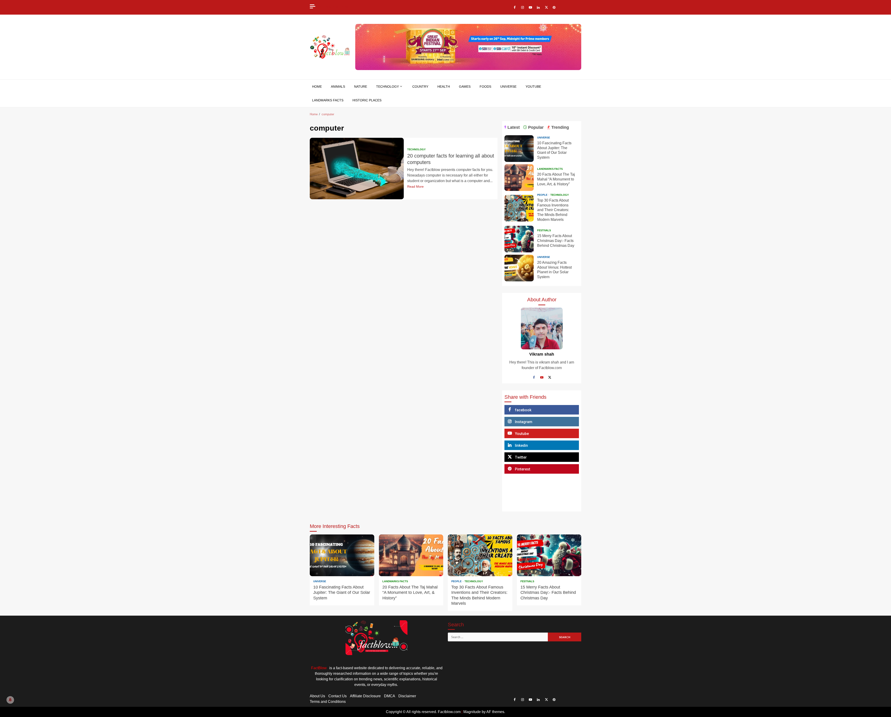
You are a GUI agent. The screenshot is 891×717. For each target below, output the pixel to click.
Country (420, 86)
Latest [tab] (513, 127)
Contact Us (337, 696)
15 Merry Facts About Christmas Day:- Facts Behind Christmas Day (519, 239)
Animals (338, 86)
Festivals (544, 230)
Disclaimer (407, 696)
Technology (387, 86)
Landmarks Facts (327, 100)
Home (317, 86)
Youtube (533, 86)
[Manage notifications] (10, 700)
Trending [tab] (559, 127)
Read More (415, 186)
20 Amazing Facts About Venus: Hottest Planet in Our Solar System (519, 268)
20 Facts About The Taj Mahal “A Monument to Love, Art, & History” (519, 177)
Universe (508, 86)
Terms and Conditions (328, 702)
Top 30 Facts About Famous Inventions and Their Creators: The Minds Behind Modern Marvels (519, 208)
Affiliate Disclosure (365, 696)
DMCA (389, 696)
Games (465, 86)
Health (443, 86)
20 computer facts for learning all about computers (357, 168)
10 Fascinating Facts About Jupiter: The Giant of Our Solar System (519, 148)
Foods (485, 86)
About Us (317, 696)
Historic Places (366, 100)
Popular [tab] (535, 127)
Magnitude (472, 712)
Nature (360, 86)
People (542, 195)
